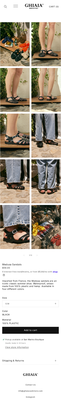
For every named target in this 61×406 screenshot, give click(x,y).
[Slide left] (24, 255)
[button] (5, 6)
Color (5, 311)
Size (4, 298)
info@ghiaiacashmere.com (30, 391)
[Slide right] (37, 255)
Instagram (30, 397)
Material (6, 319)
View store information (17, 347)
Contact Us (30, 385)
